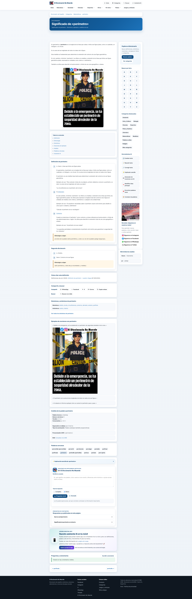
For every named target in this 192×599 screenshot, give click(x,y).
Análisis (56, 148)
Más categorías (127, 147)
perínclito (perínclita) (75, 452)
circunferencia (72, 305)
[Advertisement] (96, 35)
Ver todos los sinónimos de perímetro (62, 313)
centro (61, 308)
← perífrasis (55, 568)
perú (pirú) (102, 452)
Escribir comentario (108, 556)
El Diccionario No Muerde (85, 595)
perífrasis (55, 452)
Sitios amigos (103, 590)
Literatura (125, 132)
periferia (95, 305)
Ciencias (125, 125)
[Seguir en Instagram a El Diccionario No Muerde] (130, 212)
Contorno (59, 213)
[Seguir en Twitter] (130, 245)
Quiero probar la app (67, 547)
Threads (80, 592)
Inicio (52, 7)
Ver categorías (127, 61)
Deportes (133, 125)
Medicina (135, 136)
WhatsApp (80, 590)
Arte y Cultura (127, 121)
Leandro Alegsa (87, 278)
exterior (90, 305)
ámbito (61, 305)
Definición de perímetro (74, 278)
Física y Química (127, 128)
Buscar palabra (127, 57)
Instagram (80, 585)
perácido (97, 449)
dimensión (61, 192)
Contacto (101, 582)
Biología (136, 121)
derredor (85, 305)
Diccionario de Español (57, 14)
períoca (86, 452)
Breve (67, 491)
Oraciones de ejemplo (60, 146)
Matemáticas (77, 14)
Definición (57, 138)
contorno (79, 305)
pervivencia (80, 449)
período (93, 452)
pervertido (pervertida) (59, 449)
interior (66, 308)
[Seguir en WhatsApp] (130, 242)
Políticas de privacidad (130, 586)
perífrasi (104, 449)
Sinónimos (57, 143)
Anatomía (125, 117)
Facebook (80, 582)
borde (65, 305)
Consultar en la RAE (61, 438)
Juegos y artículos (129, 7)
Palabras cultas (127, 140)
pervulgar (89, 449)
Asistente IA (57, 153)
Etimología (57, 140)
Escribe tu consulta (58, 474)
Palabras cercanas (59, 151)
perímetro (85, 14)
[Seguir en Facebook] (130, 238)
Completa (58, 491)
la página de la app (82, 541)
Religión (125, 143)
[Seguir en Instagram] (130, 235)
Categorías (69, 14)
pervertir (71, 449)
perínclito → (110, 568)
